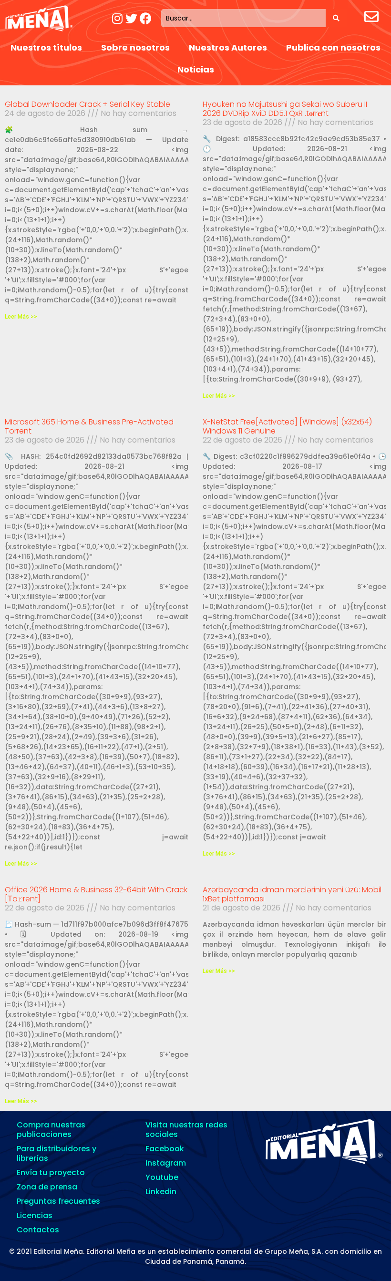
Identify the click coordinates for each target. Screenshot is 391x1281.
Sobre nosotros (135, 47)
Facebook (164, 1148)
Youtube (161, 1177)
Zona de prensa (47, 1186)
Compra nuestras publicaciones (51, 1129)
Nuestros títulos (46, 47)
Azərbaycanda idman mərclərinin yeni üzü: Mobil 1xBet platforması (292, 894)
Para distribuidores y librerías (56, 1153)
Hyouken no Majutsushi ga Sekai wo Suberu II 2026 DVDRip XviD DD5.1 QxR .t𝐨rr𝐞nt (285, 109)
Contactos (38, 1229)
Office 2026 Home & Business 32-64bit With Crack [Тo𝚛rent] (96, 894)
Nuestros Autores (228, 47)
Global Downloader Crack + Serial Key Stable (87, 104)
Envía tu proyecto (51, 1172)
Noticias (195, 69)
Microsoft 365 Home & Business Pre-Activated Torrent (89, 426)
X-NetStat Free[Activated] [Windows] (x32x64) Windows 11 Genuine (287, 426)
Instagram (165, 1162)
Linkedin (160, 1191)
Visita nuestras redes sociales (186, 1129)
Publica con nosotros (333, 47)
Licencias (34, 1215)
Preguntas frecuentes (58, 1201)
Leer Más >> (21, 316)
